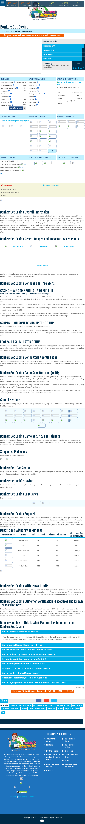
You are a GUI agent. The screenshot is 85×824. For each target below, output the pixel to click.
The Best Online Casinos (51, 740)
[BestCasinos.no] (19, 809)
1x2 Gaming (13, 705)
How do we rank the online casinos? (71, 766)
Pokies (67, 761)
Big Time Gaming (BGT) (40, 705)
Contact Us (49, 771)
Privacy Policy (22, 797)
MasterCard (5, 709)
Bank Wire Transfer (25, 705)
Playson (60, 709)
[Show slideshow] (43, 266)
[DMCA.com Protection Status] (21, 792)
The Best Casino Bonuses (70, 740)
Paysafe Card (51, 709)
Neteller (24, 709)
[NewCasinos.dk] (37, 803)
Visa (2, 712)
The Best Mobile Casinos (70, 746)
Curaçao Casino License (57, 705)
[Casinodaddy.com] (32, 803)
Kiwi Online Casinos (52, 751)
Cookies (31, 797)
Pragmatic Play (69, 709)
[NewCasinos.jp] (27, 803)
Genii (68, 705)
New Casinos (50, 745)
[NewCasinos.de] (21, 803)
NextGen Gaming (40, 709)
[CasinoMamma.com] (6, 803)
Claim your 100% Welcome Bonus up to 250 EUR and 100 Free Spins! (32, 35)
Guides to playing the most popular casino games (53, 757)
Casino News (69, 751)
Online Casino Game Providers (52, 766)
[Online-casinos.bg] (24, 809)
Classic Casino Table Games (71, 756)
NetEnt (31, 709)
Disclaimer (13, 797)
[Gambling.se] (11, 803)
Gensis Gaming (77, 705)
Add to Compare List (16, 108)
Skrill (78, 709)
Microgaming (15, 709)
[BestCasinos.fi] (16, 803)
